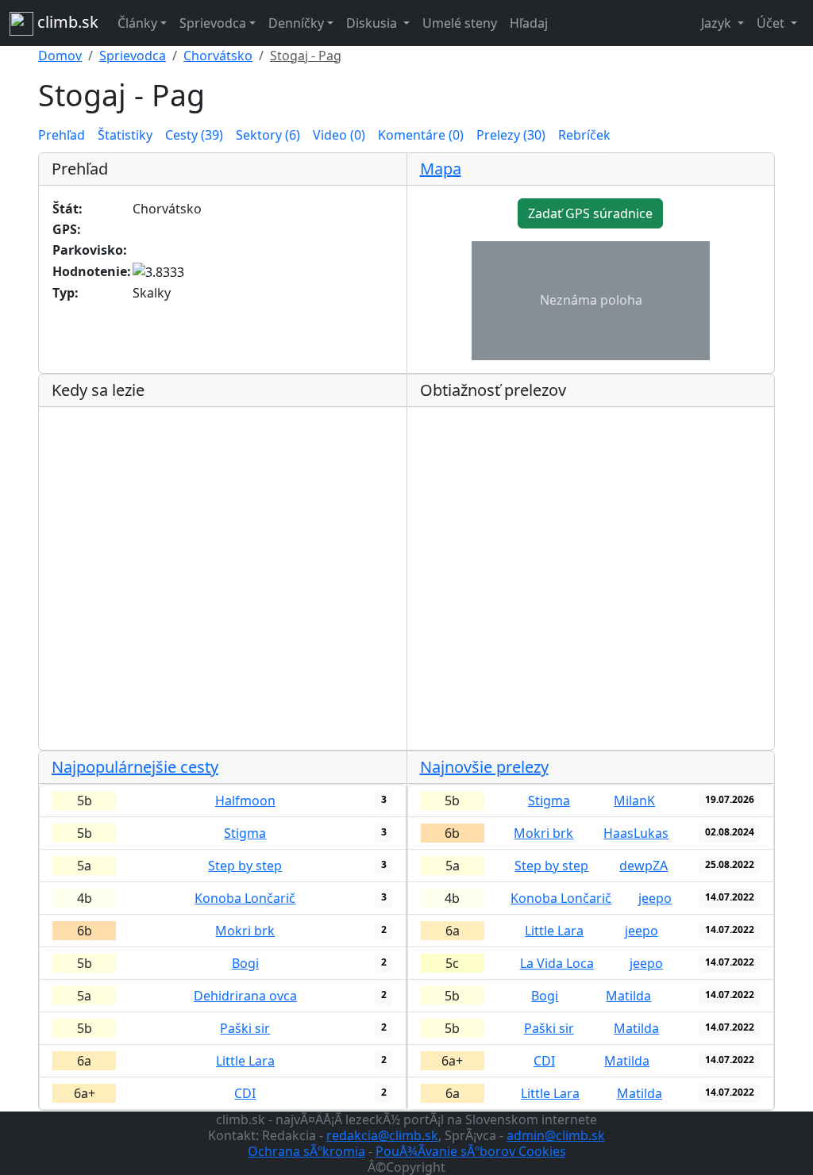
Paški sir (245, 1028)
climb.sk (65, 22)
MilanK (634, 800)
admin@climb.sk (556, 1135)
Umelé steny (459, 23)
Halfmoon (245, 800)
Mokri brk (245, 930)
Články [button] (137, 23)
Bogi (245, 963)
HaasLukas (636, 833)
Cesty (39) (194, 135)
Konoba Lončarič (245, 898)
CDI (245, 1093)
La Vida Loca (557, 963)
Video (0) (339, 135)
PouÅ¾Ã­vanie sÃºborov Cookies (471, 1151)
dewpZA (643, 865)
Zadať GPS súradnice (590, 213)
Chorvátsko (217, 55)
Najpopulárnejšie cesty (135, 767)
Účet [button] (772, 23)
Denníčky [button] (296, 23)
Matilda (628, 995)
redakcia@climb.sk (382, 1135)
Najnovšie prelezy (484, 767)
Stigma (245, 833)
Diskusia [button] (373, 23)
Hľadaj (529, 23)
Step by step (245, 865)
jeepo (655, 898)
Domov (60, 55)
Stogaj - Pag (305, 55)
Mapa (440, 168)
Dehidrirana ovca (245, 995)
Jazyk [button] (717, 23)
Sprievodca (132, 55)
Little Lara (245, 1060)
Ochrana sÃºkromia (306, 1151)
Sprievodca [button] (212, 23)
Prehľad (61, 135)
